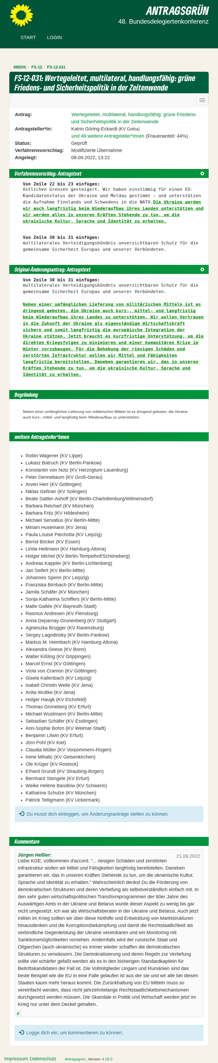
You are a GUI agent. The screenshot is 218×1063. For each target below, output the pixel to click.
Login (54, 37)
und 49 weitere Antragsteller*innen (108, 136)
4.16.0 (107, 1059)
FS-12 (36, 67)
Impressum (16, 1058)
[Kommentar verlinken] (18, 1014)
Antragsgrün (75, 1059)
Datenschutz (43, 1058)
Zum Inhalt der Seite (24, 13)
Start (28, 37)
